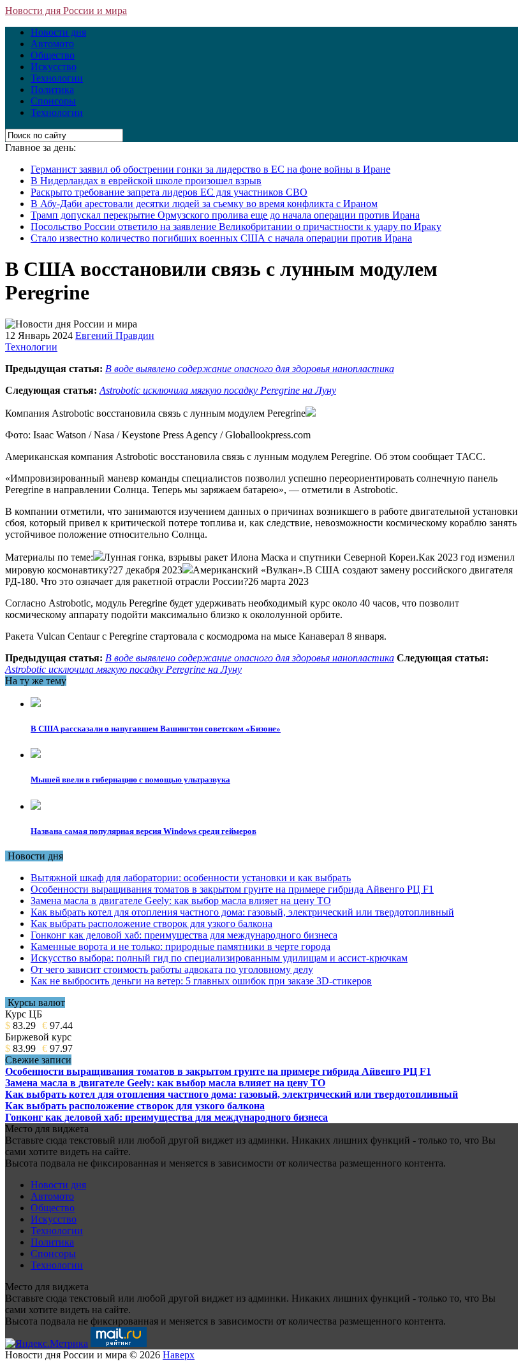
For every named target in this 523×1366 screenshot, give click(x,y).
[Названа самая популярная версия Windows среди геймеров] (36, 806)
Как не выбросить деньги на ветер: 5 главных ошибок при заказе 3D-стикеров (201, 980)
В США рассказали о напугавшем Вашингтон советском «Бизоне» (156, 728)
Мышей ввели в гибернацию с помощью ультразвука (130, 779)
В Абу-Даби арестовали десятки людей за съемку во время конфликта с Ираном (204, 203)
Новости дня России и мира (66, 10)
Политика (52, 89)
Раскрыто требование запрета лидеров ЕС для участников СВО (169, 192)
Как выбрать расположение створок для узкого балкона (151, 923)
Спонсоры (53, 101)
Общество (53, 55)
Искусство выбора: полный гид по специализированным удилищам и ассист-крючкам (219, 958)
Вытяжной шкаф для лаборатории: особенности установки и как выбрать (191, 877)
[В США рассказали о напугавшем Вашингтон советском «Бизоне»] (36, 703)
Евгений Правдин (114, 335)
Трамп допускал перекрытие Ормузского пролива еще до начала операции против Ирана (225, 215)
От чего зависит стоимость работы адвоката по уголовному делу (172, 969)
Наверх (179, 1354)
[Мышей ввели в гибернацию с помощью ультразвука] (36, 754)
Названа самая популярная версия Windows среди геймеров (143, 831)
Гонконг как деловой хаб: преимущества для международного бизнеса (184, 935)
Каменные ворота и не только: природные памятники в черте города (180, 946)
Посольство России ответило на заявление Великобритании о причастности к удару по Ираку (236, 226)
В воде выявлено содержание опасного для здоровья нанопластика (249, 368)
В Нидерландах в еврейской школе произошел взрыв (146, 180)
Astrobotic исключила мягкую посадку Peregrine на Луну (217, 390)
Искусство (54, 66)
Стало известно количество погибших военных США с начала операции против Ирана (221, 238)
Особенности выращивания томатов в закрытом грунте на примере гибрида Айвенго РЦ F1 (232, 889)
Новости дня (58, 32)
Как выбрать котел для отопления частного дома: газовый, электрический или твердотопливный (242, 912)
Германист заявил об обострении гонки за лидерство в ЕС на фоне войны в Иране (210, 169)
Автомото (52, 43)
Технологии (57, 78)
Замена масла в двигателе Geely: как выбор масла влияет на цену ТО (181, 900)
